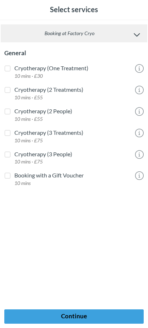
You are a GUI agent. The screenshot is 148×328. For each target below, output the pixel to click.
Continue (74, 316)
